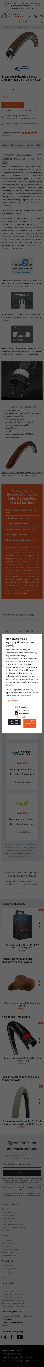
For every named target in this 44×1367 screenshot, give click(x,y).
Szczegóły (22, 717)
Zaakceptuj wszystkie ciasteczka (30, 723)
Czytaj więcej (12, 700)
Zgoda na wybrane (14, 722)
